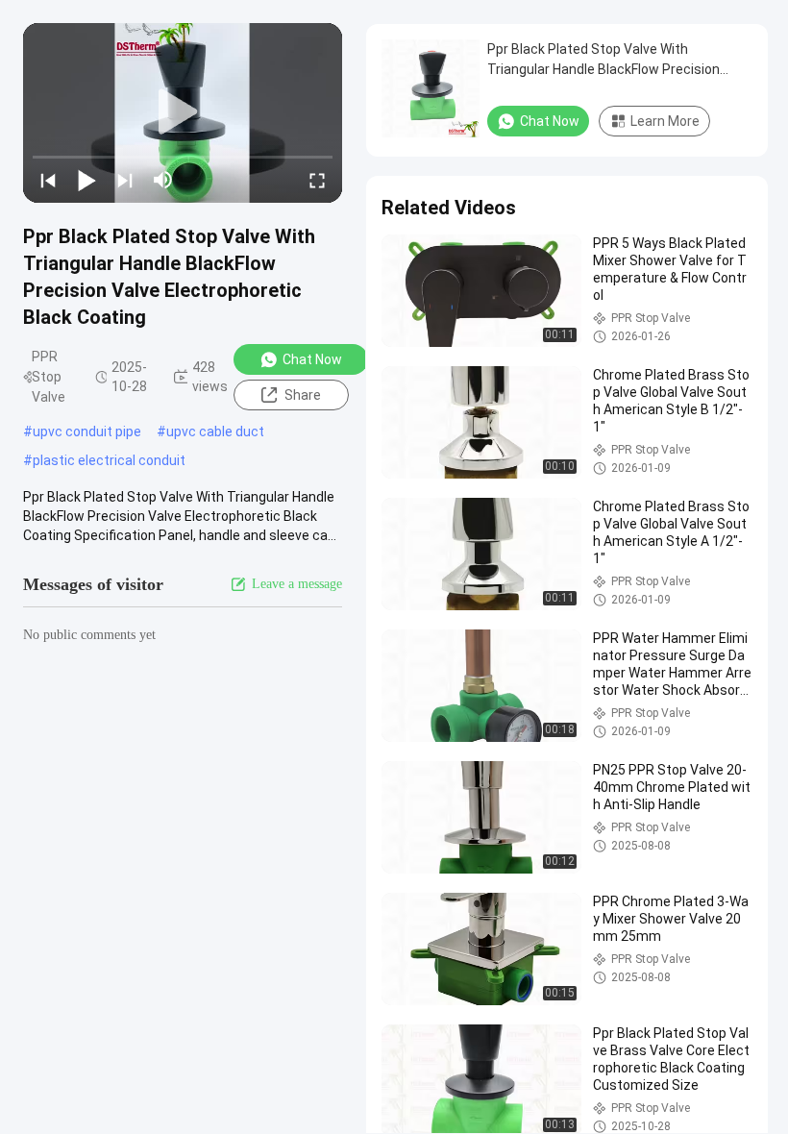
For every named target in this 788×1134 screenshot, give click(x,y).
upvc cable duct (215, 431)
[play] (183, 112)
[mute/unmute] (163, 179)
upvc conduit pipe (87, 431)
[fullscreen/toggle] (317, 179)
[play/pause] (86, 179)
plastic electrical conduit (109, 460)
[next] (125, 179)
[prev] (48, 179)
